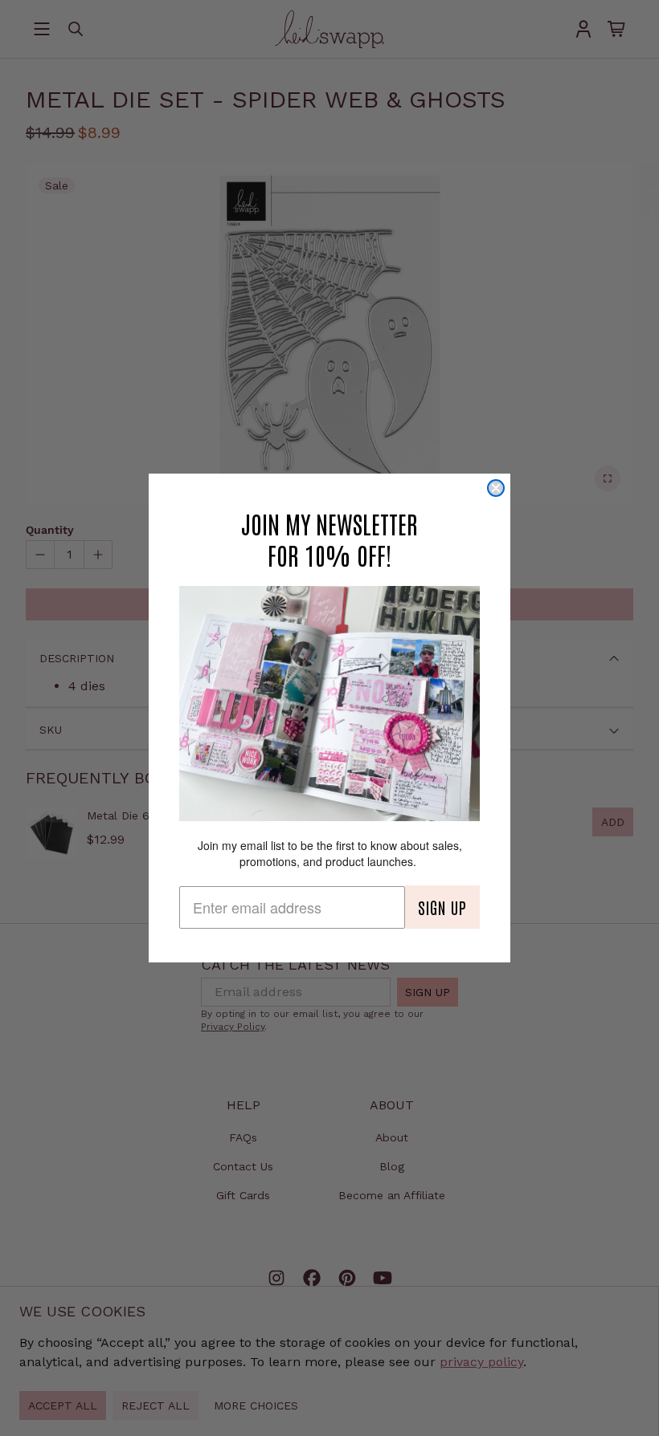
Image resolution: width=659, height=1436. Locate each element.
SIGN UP (442, 907)
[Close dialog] (496, 488)
